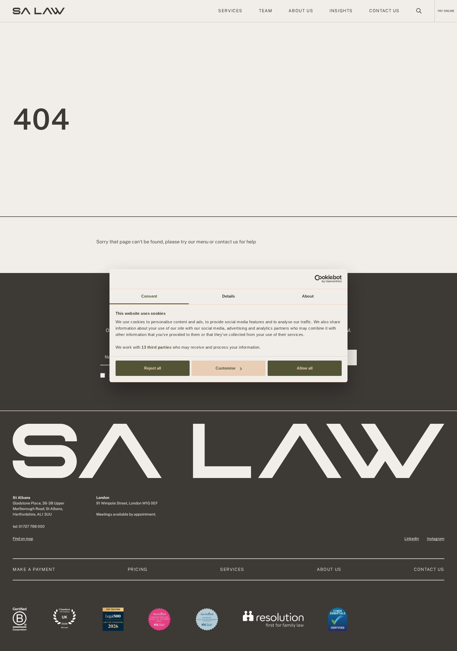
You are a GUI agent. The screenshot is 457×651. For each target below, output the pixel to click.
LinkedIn (411, 538)
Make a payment (34, 569)
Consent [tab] (149, 296)
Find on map (23, 538)
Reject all (152, 368)
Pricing (138, 569)
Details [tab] (228, 296)
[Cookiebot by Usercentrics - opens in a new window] (318, 279)
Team (265, 10)
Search (419, 11)
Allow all (305, 368)
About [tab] (308, 296)
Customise (225, 368)
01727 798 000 (32, 526)
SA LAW (39, 11)
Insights (341, 10)
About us (301, 10)
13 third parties (156, 347)
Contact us (384, 10)
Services (230, 10)
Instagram (435, 538)
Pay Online (446, 11)
